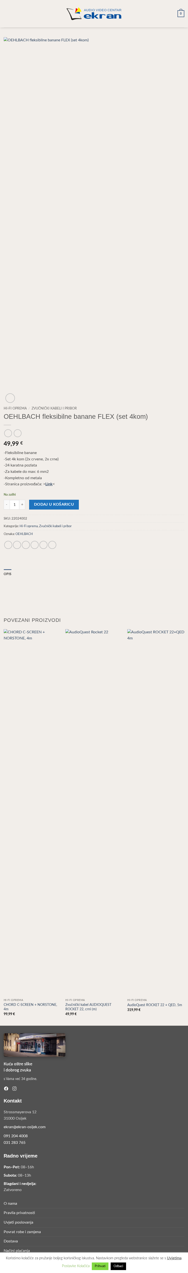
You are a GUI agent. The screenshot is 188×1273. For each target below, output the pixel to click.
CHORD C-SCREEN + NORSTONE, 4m (30, 1007)
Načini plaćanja (17, 1251)
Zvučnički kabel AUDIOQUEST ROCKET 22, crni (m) (88, 1007)
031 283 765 (14, 1143)
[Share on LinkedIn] (52, 545)
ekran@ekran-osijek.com (25, 1127)
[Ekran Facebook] (6, 1088)
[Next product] (8, 433)
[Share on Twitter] (26, 545)
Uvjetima (174, 1258)
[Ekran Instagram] (14, 1088)
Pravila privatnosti (19, 1213)
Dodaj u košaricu (54, 504)
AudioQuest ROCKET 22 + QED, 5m (154, 1005)
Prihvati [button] (100, 1266)
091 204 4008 (16, 1136)
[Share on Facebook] (17, 545)
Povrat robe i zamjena (22, 1232)
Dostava (11, 1241)
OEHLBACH (24, 534)
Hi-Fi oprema (15, 408)
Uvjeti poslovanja (18, 1222)
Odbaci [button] (118, 1266)
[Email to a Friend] (35, 545)
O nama (10, 1203)
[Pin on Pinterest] (43, 545)
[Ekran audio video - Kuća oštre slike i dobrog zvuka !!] (94, 13)
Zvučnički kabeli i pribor (54, 408)
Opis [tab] (7, 574)
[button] (7, 14)
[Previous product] (17, 433)
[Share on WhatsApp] (8, 545)
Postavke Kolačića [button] (76, 1266)
